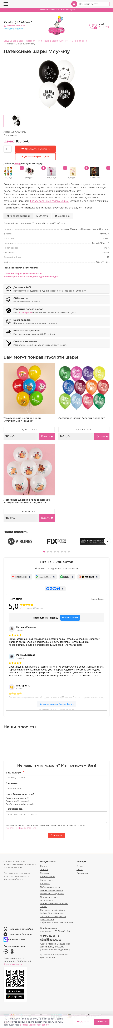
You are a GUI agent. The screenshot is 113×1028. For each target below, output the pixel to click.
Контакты (45, 883)
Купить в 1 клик (29, 429)
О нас (80, 866)
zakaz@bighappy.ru (14, 28)
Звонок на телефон (16, 798)
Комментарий (15, 808)
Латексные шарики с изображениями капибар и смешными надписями (27, 501)
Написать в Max (16, 939)
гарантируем (25, 312)
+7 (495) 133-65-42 (18, 22)
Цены (80, 869)
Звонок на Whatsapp (17, 801)
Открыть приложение (13, 964)
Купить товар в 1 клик (35, 156)
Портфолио (83, 873)
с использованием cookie (34, 1024)
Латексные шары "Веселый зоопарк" (81, 418)
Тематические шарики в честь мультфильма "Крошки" (22, 419)
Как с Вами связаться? (20, 794)
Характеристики (20, 215)
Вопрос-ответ (47, 876)
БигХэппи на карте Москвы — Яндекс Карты (56, 709)
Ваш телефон (15, 772)
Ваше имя (12, 783)
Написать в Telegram (20, 934)
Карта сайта (46, 880)
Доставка (64, 215)
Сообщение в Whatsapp (19, 804)
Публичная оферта (50, 887)
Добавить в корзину (37, 149)
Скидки (44, 866)
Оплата (43, 215)
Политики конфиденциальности (21, 828)
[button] (44, 552)
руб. (56, 10)
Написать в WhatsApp (21, 929)
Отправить (56, 835)
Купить (45, 436)
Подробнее (82, 1022)
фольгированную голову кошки (49, 201)
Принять (102, 1022)
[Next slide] (107, 541)
